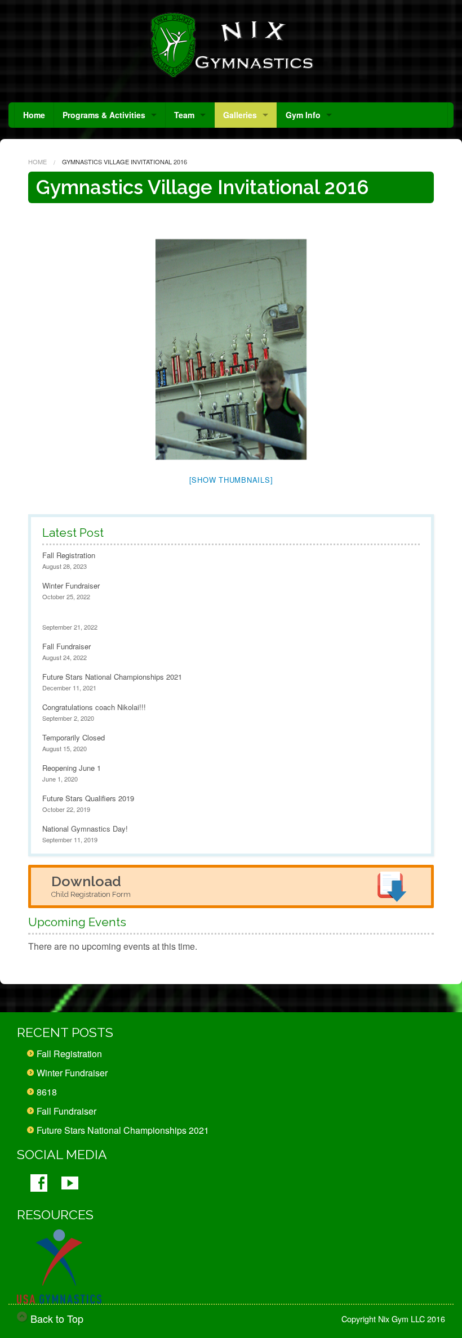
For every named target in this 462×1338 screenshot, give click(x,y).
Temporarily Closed (73, 737)
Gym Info (303, 114)
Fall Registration (68, 555)
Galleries (240, 114)
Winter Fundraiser (71, 585)
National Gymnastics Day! (85, 828)
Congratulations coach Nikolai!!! (94, 707)
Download (91, 886)
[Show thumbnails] (231, 479)
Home (34, 114)
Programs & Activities (104, 114)
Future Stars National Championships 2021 (112, 676)
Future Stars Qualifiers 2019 (88, 798)
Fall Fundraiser (66, 646)
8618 (47, 1091)
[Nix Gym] (231, 45)
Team (184, 114)
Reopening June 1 (71, 767)
